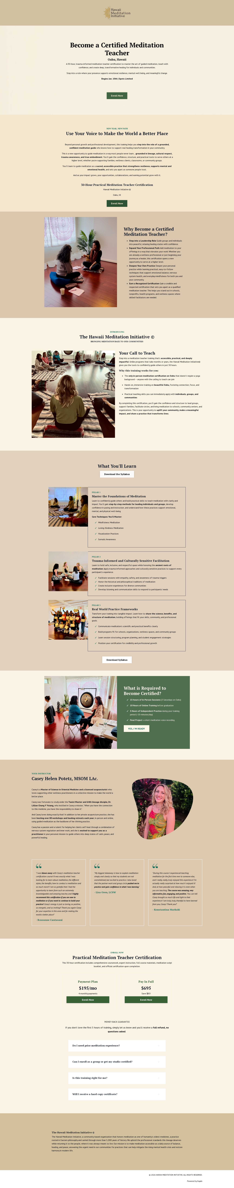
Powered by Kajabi (194, 1181)
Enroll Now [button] (117, 95)
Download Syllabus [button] (117, 659)
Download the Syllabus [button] (117, 474)
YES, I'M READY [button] (136, 728)
